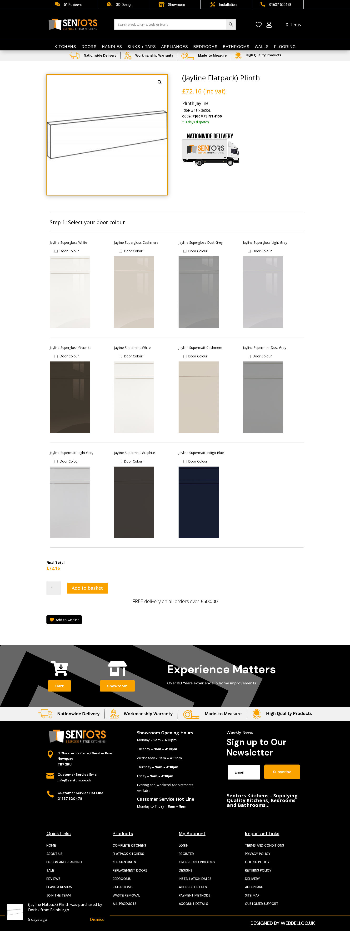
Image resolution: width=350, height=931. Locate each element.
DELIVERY (252, 879)
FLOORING (285, 47)
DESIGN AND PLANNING (64, 862)
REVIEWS (53, 879)
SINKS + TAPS (141, 47)
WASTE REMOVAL (126, 895)
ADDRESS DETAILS (193, 887)
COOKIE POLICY (257, 862)
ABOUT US (54, 854)
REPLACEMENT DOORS (130, 870)
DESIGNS (185, 870)
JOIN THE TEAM (58, 895)
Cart (59, 685)
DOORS (89, 47)
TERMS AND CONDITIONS (264, 845)
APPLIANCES (174, 47)
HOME (51, 845)
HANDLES (112, 47)
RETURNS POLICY (258, 870)
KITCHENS (65, 47)
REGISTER (186, 854)
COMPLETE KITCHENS (129, 845)
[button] (159, 82)
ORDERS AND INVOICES (197, 862)
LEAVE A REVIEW (59, 887)
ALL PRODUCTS (124, 904)
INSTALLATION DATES (195, 879)
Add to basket (87, 588)
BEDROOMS (205, 47)
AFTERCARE (254, 887)
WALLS (262, 47)
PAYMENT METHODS (194, 895)
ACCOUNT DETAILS (193, 904)
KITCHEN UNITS (124, 862)
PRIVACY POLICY (257, 854)
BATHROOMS (236, 47)
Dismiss (97, 919)
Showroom (117, 685)
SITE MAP (252, 895)
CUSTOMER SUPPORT (261, 904)
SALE (50, 870)
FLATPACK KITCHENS (128, 854)
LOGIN (183, 845)
